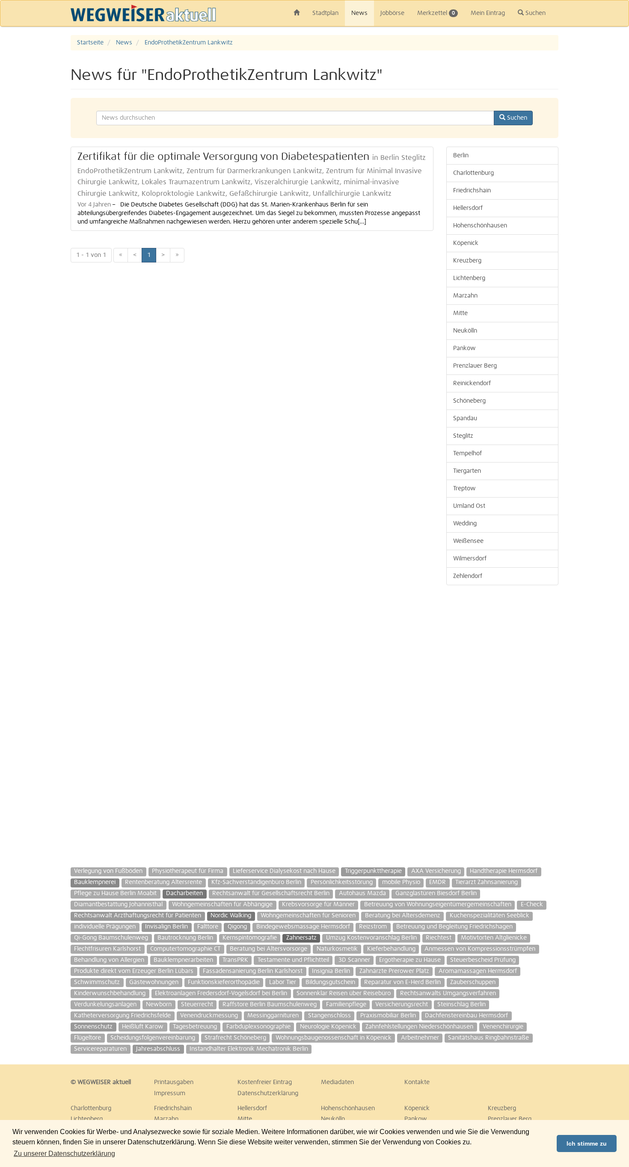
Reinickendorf (472, 383)
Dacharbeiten (184, 893)
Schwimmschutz (97, 982)
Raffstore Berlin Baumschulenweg (270, 1005)
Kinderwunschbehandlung (109, 993)
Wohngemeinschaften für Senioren (308, 916)
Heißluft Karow (142, 1027)
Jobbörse (392, 13)
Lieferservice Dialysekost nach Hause (284, 871)
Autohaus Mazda (362, 893)
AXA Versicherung (436, 871)
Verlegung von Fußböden (108, 871)
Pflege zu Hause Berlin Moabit (115, 893)
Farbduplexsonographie (258, 1027)
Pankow (464, 348)
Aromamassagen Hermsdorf (478, 971)
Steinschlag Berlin (461, 1005)
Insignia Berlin (331, 971)
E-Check (532, 905)
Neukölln (465, 331)
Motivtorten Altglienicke (494, 938)
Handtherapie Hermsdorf (503, 871)
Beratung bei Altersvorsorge (268, 949)
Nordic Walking (231, 916)
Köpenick (465, 243)
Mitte (460, 313)
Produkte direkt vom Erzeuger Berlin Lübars (133, 971)
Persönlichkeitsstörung (342, 882)
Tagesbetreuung (195, 1027)
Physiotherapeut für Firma (187, 871)
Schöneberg (469, 401)
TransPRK (235, 960)
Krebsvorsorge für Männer (318, 905)
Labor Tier (282, 982)
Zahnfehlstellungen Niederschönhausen (419, 1027)
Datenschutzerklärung (267, 1093)
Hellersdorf (468, 208)
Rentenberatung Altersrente (163, 882)
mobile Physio (401, 882)
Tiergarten (467, 471)
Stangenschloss (329, 1016)
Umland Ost (469, 506)
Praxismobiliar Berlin (388, 1016)
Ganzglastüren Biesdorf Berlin (436, 893)
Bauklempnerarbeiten (183, 960)
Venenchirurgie (503, 1027)
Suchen (535, 13)
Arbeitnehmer (420, 1038)
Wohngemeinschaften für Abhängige (222, 905)
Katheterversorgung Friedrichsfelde (122, 1016)
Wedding (465, 524)
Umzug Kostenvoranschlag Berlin (371, 938)
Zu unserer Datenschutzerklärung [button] (64, 1153)
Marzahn (465, 296)
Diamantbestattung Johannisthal (118, 905)
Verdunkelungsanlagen (105, 1005)
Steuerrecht (197, 1005)
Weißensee (468, 541)
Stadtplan (325, 13)
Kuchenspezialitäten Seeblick (489, 916)
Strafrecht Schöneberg (235, 1038)
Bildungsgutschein (330, 982)
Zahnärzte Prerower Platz (394, 971)
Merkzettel (436, 13)
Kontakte (417, 1082)
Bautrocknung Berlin (185, 938)
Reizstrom (373, 927)
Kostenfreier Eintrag (264, 1082)
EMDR (437, 882)
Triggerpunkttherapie (373, 871)
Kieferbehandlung (391, 949)
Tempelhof (467, 454)
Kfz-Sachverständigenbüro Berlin (256, 882)
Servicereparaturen (100, 1049)
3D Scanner (354, 960)
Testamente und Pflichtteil (293, 960)
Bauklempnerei (95, 882)
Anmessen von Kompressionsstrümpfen (479, 949)
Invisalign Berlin (166, 927)
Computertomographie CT (185, 949)
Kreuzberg (467, 261)
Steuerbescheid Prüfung (483, 960)
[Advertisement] (502, 722)
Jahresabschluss (158, 1049)
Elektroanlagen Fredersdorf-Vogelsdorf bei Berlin (221, 993)
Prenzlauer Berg (475, 366)
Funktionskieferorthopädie (224, 982)
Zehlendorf (467, 576)
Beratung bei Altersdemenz (402, 916)
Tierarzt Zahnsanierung (486, 882)
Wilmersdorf (470, 559)
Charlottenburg (473, 173)
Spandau (465, 418)
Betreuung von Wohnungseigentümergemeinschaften (437, 905)
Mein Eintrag (488, 13)
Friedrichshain (472, 191)
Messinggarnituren (273, 1016)
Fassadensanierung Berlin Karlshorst (253, 971)
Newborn (159, 1005)
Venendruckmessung (209, 1016)
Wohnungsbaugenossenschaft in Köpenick (334, 1038)
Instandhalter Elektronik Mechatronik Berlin (249, 1049)
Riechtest (438, 938)
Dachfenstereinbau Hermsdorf (466, 1016)
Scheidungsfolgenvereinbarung (152, 1038)
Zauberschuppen (472, 982)
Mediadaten (337, 1082)
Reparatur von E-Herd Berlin (402, 982)
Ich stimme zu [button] (587, 1143)
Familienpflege (346, 1005)
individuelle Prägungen (105, 927)
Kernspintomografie (250, 938)
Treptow (464, 489)
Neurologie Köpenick (328, 1027)
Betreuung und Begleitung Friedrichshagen (454, 927)
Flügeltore (87, 1038)
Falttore (207, 927)
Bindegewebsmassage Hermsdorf (303, 927)
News (359, 13)
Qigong (237, 927)
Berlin (461, 156)
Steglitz (463, 436)
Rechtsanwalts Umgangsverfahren (448, 993)
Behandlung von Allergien (109, 960)
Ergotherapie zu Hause (410, 960)
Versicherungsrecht (401, 1005)
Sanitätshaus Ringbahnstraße (488, 1038)
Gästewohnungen (153, 982)
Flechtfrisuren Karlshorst (107, 949)
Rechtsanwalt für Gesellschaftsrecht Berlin (270, 893)
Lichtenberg (469, 278)
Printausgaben (173, 1082)
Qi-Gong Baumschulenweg (111, 938)
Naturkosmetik (337, 949)
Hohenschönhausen (480, 226)
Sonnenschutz (93, 1027)
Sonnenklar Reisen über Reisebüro (344, 993)
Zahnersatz (301, 938)
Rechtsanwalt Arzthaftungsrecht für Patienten (137, 916)
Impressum (169, 1093)
